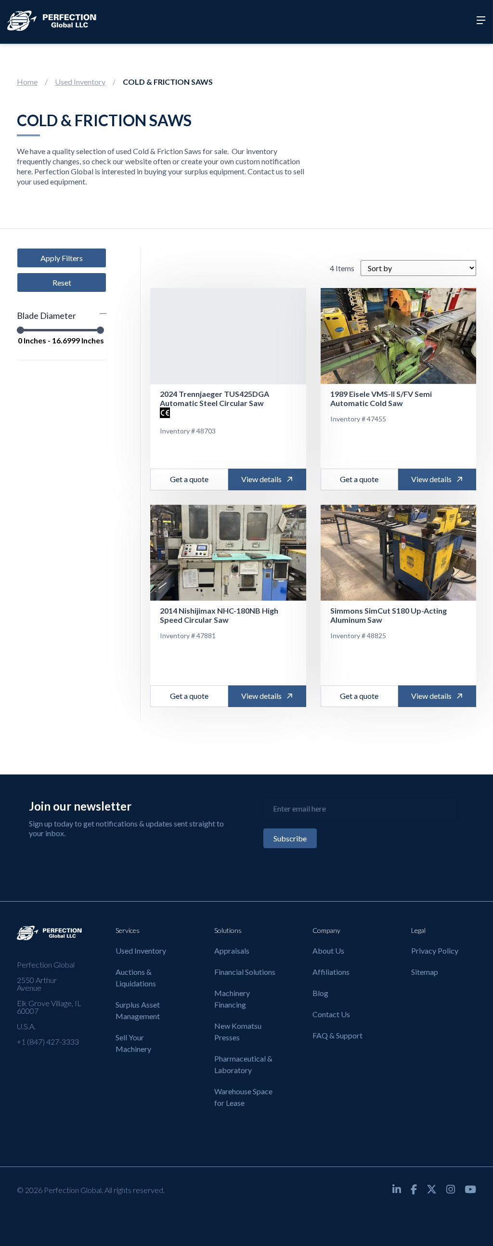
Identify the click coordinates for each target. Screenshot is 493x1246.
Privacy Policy (434, 950)
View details (261, 479)
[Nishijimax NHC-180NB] (228, 553)
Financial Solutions (244, 971)
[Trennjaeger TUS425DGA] (228, 336)
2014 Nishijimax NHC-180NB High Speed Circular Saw (219, 615)
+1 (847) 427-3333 (48, 1041)
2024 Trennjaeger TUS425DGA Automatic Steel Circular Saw (214, 398)
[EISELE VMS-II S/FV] (399, 336)
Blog (320, 992)
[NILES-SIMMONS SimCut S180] (399, 553)
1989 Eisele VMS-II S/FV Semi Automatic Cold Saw (381, 398)
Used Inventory (80, 81)
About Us (328, 950)
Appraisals (231, 950)
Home (27, 81)
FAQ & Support (337, 1035)
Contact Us (331, 1014)
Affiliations (331, 971)
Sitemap (424, 971)
